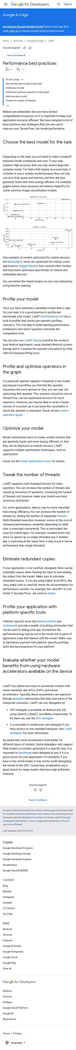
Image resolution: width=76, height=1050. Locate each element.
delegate (18, 698)
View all (7, 968)
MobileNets (14, 261)
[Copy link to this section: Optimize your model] (47, 429)
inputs (51, 593)
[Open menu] (5, 4)
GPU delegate (44, 718)
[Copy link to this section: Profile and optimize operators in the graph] (24, 372)
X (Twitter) (9, 908)
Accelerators (10, 864)
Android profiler (46, 621)
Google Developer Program (18, 848)
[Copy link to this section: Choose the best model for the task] (6, 148)
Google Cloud (10, 957)
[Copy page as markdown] (18, 69)
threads (62, 516)
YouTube (8, 913)
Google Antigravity (13, 951)
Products (18, 41)
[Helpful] (24, 48)
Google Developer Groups (17, 853)
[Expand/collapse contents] (22, 79)
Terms (6, 1033)
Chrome (7, 934)
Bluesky (7, 891)
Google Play (9, 962)
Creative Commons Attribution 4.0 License (28, 814)
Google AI (8, 1013)
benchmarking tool (52, 316)
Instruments (10, 625)
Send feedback (16, 55)
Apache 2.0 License (32, 817)
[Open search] (59, 4)
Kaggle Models (28, 266)
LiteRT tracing (32, 340)
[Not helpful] (30, 48)
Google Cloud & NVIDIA (15, 870)
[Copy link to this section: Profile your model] (42, 299)
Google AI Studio (12, 946)
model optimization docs (35, 461)
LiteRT (51, 41)
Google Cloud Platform (15, 1007)
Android (7, 929)
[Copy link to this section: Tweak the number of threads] (63, 475)
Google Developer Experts (17, 859)
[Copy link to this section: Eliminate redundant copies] (58, 559)
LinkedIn (7, 902)
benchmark (25, 752)
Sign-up (14, 31)
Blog (5, 885)
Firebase (7, 940)
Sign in (68, 4)
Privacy (17, 1033)
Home (6, 41)
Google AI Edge (15, 15)
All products (9, 1019)
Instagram (8, 897)
